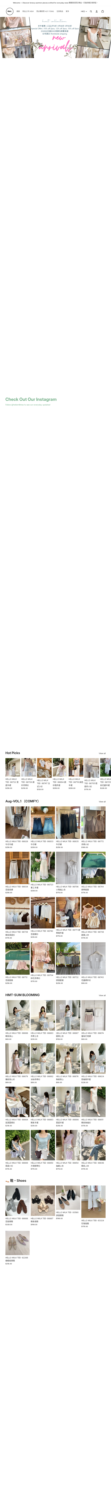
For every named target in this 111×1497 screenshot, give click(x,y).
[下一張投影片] (103, 774)
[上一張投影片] (7, 823)
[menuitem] (67, 11)
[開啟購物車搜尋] (91, 11)
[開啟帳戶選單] (97, 11)
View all (102, 753)
